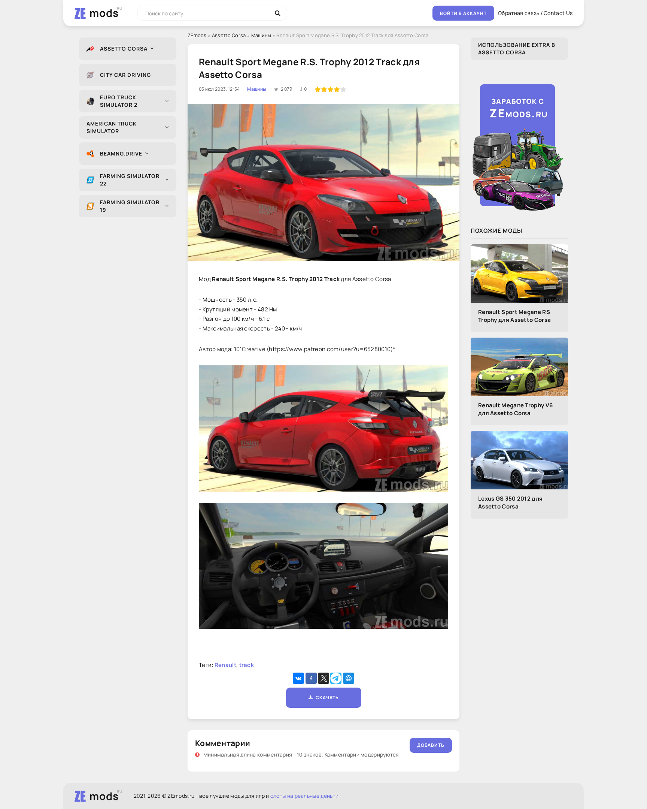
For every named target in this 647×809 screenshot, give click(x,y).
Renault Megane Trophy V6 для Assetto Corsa (515, 409)
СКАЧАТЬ (326, 697)
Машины (261, 35)
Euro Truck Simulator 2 (118, 101)
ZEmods (197, 35)
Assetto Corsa (124, 48)
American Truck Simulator (111, 127)
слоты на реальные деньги (304, 795)
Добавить (430, 745)
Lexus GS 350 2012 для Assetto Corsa (510, 502)
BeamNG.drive (121, 153)
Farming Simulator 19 (130, 206)
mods (104, 13)
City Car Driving (125, 74)
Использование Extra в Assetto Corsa (516, 48)
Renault (225, 665)
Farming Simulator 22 (130, 179)
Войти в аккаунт (463, 13)
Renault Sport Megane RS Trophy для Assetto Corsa (514, 316)
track (246, 665)
